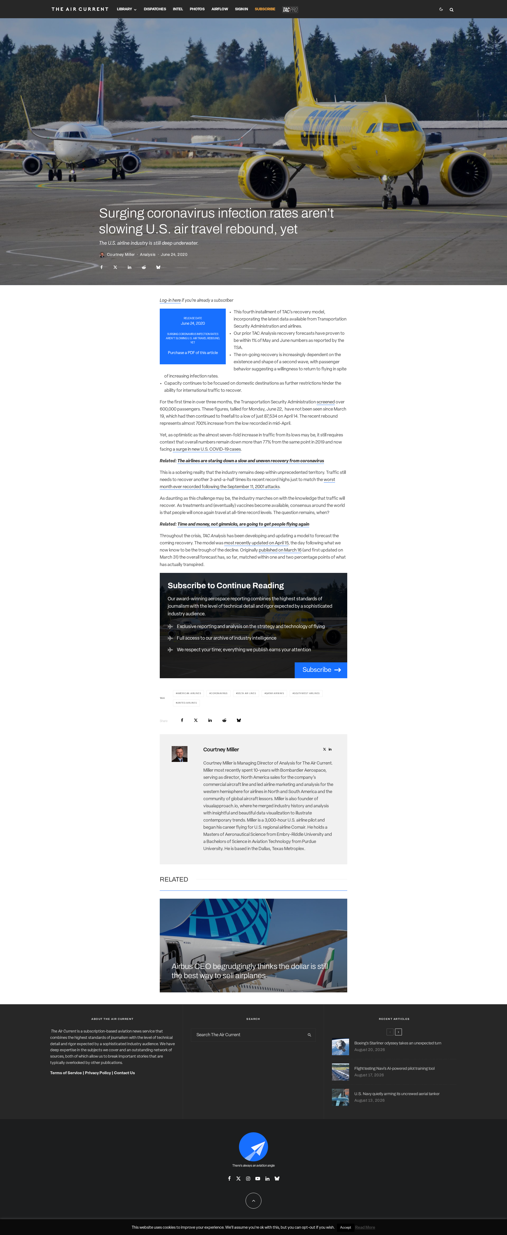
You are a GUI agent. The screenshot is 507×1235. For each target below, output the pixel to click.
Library (124, 9)
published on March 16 (280, 550)
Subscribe (265, 9)
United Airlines (187, 703)
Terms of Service (66, 1073)
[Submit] (144, 267)
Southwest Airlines (307, 693)
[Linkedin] (267, 1178)
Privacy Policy (98, 1073)
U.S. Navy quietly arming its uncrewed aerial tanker (397, 1094)
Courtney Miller (121, 254)
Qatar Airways (275, 693)
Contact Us (124, 1073)
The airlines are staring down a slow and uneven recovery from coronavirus (250, 461)
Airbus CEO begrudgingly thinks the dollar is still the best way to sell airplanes (250, 971)
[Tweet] (115, 267)
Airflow (220, 9)
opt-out (308, 1228)
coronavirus (219, 693)
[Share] (101, 267)
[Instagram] (248, 1178)
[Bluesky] (277, 1178)
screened (326, 402)
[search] (309, 1035)
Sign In (241, 9)
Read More (365, 1228)
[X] (238, 1178)
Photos (197, 9)
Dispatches (155, 9)
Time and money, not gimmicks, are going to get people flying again (243, 524)
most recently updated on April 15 (256, 543)
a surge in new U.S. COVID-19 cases (207, 449)
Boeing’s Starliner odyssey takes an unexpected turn (397, 1043)
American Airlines (189, 693)
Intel (178, 9)
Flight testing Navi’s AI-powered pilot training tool (394, 1068)
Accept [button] (345, 1227)
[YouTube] (258, 1178)
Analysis (148, 254)
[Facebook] (229, 1178)
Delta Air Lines (246, 693)
